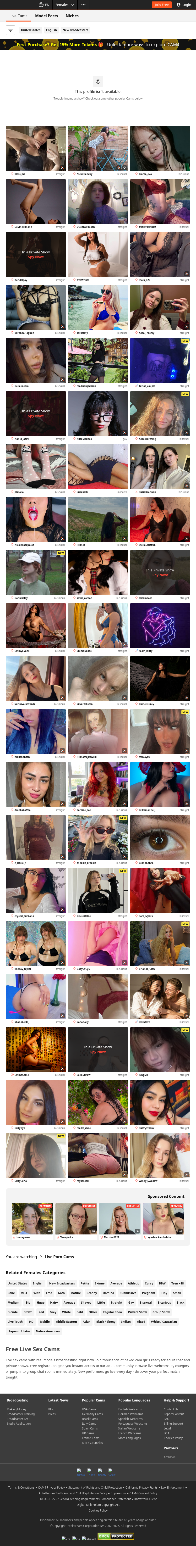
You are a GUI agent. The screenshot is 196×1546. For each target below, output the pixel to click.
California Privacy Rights (141, 1487)
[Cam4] (17, 5)
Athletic (133, 1283)
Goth (61, 1293)
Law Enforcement (172, 1487)
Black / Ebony (105, 1322)
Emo (49, 1293)
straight (116, 1302)
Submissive (128, 1293)
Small (177, 1293)
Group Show (161, 1312)
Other (93, 1312)
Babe (11, 1293)
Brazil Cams (90, 1419)
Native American (48, 1331)
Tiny (164, 1293)
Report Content (174, 1414)
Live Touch (15, 1322)
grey (53, 1312)
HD (31, 1322)
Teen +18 (177, 1283)
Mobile (45, 1322)
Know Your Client (145, 1499)
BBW (162, 1283)
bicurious (164, 1302)
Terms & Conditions (21, 1487)
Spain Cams (90, 1428)
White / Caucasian (164, 1322)
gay (131, 1302)
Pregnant (148, 1293)
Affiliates (169, 1457)
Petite (85, 1283)
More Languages (129, 1438)
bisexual (146, 1302)
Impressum (118, 1493)
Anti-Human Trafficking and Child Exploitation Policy (73, 1493)
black (180, 1302)
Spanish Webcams (130, 1419)
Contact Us (171, 1409)
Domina (108, 1293)
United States (30, 30)
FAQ (166, 1419)
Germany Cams (92, 1414)
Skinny (100, 1283)
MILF (24, 1293)
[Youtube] (112, 1472)
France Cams (90, 1438)
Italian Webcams (129, 1428)
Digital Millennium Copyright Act (98, 1505)
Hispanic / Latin (19, 1331)
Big (28, 1302)
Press (52, 1414)
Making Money (16, 1409)
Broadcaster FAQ (18, 1419)
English (51, 30)
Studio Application (19, 1424)
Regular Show (112, 1312)
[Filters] (10, 30)
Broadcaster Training (21, 1414)
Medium (14, 1302)
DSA (166, 1433)
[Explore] (83, 5)
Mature (76, 1293)
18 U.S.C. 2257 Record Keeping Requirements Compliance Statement (85, 1499)
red (41, 1312)
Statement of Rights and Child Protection (95, 1487)
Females (62, 4)
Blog (51, 1409)
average (69, 1302)
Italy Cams (89, 1424)
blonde (13, 1312)
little (101, 1302)
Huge (40, 1302)
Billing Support (173, 1424)
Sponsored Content (166, 1196)
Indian (126, 1322)
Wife (36, 1293)
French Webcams (129, 1433)
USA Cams (89, 1409)
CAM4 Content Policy (143, 1493)
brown (28, 1312)
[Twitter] (102, 1472)
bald (79, 1312)
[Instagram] (91, 1472)
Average (116, 1283)
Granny (92, 1293)
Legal (167, 1428)
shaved (86, 1302)
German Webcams (130, 1414)
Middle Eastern (66, 1322)
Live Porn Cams (59, 1256)
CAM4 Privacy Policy (51, 1487)
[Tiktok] (81, 1472)
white (66, 1312)
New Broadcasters (75, 30)
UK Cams (88, 1433)
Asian (87, 1322)
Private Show (137, 1312)
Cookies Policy (173, 1438)
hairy (54, 1302)
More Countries (92, 1443)
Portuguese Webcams (132, 1424)
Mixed (140, 1322)
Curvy (149, 1283)
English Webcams (130, 1409)
